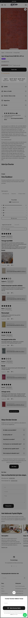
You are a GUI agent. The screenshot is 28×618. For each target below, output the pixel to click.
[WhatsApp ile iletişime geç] (25, 615)
